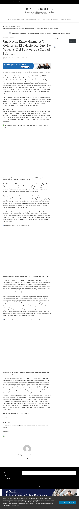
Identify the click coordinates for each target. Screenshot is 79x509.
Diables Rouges (39, 9)
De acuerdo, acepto (67, 502)
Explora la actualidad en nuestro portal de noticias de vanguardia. (39, 12)
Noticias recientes (8, 37)
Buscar (56, 38)
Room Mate (42, 211)
